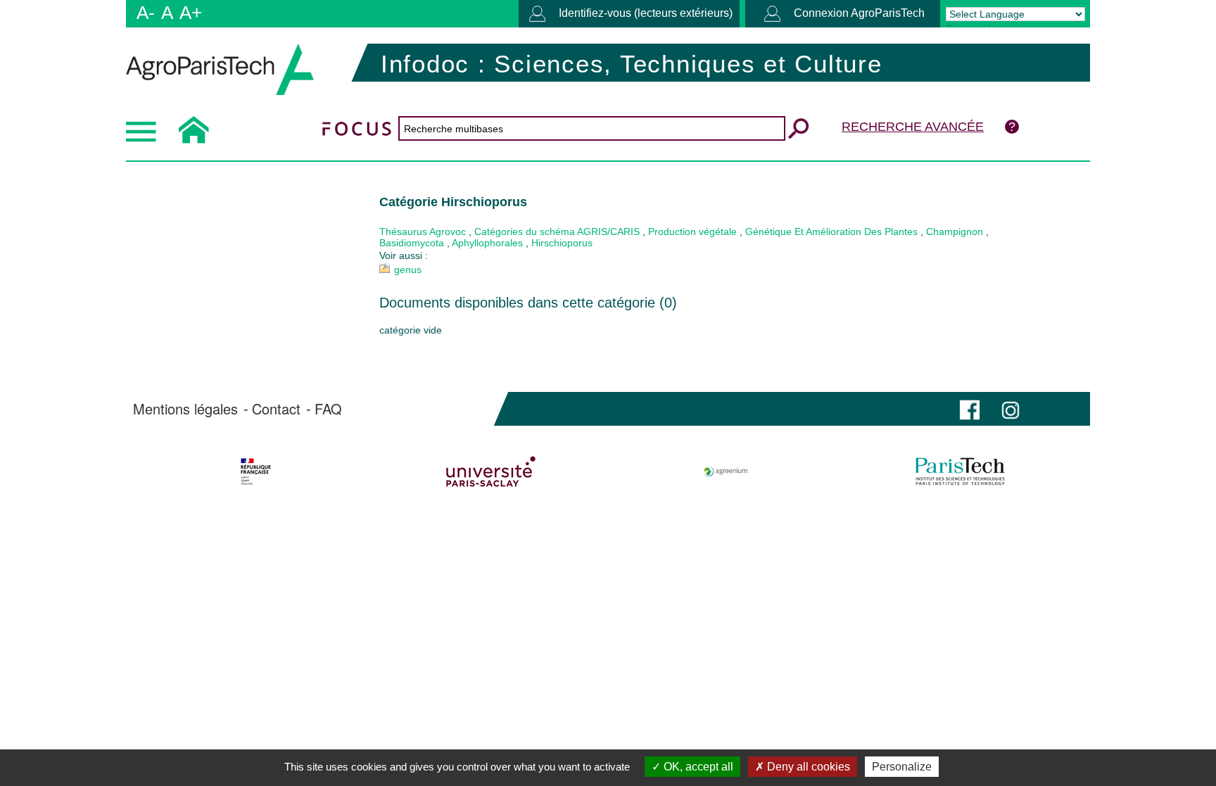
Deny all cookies (807, 767)
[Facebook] (969, 408)
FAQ (328, 409)
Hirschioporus (562, 242)
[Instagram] (1010, 408)
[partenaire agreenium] (726, 471)
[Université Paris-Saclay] (491, 471)
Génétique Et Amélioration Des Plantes (831, 231)
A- (146, 12)
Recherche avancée (913, 127)
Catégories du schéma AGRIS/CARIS (557, 231)
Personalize (902, 767)
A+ (190, 12)
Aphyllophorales (487, 242)
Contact (276, 409)
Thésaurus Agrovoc (422, 231)
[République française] (256, 471)
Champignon (954, 231)
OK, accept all (697, 767)
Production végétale (692, 231)
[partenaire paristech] (960, 471)
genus (408, 269)
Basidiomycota (411, 242)
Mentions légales (185, 409)
